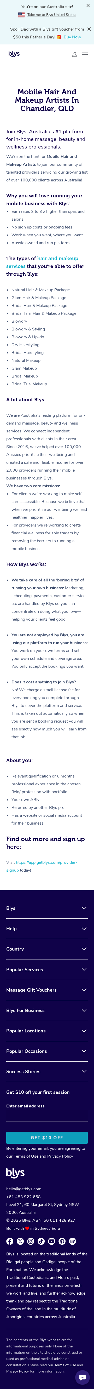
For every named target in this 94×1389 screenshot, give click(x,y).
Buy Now (72, 37)
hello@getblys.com (24, 1189)
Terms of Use (26, 1156)
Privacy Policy (60, 1156)
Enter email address (25, 1106)
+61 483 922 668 (23, 1197)
